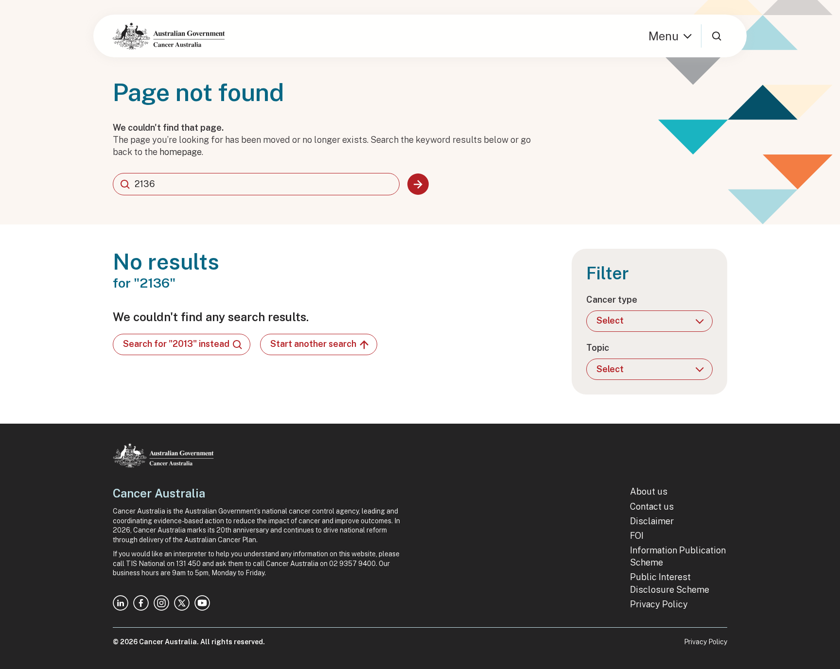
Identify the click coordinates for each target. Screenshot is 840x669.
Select (610, 320)
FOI (637, 536)
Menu (663, 36)
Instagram (161, 603)
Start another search (313, 344)
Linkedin (120, 603)
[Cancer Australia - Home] (169, 36)
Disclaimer (652, 521)
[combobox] (256, 184)
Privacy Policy (659, 604)
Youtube (202, 603)
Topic (597, 348)
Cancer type (611, 299)
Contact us (652, 506)
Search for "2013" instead (176, 344)
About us (648, 491)
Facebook (141, 603)
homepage (180, 152)
